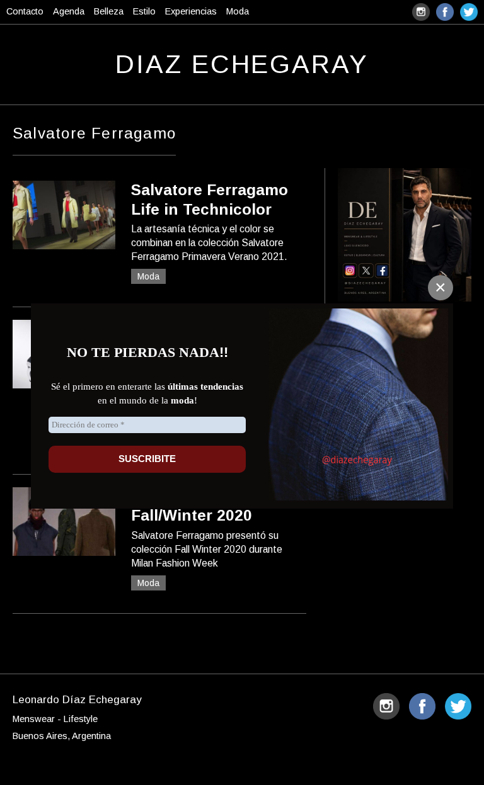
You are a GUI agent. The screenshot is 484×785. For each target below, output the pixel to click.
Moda (237, 11)
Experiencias (191, 11)
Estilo (144, 11)
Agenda (68, 11)
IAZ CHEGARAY (242, 64)
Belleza (109, 11)
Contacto (24, 11)
